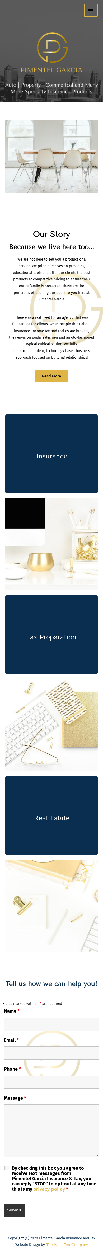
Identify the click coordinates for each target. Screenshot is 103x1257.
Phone (12, 1069)
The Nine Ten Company (66, 1245)
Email (11, 1040)
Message (15, 1098)
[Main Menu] (91, 10)
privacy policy (49, 1189)
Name (12, 1011)
